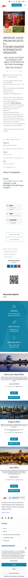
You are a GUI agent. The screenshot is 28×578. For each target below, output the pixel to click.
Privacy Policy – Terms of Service (17, 576)
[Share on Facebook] (8, 266)
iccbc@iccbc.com (14, 329)
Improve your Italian (10, 251)
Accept (14, 564)
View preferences (14, 573)
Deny (14, 569)
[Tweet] (12, 266)
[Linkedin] (9, 1)
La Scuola (13, 222)
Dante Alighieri (12, 249)
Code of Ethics (6, 512)
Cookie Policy (6, 576)
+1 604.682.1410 (14, 331)
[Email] (19, 266)
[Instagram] (12, 1)
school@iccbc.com (11, 181)
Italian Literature (9, 254)
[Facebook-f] (14, 1)
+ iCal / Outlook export (14, 239)
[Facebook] (8, 518)
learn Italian (8, 256)
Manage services (14, 560)
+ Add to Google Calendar (14, 234)
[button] (25, 548)
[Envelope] (11, 518)
